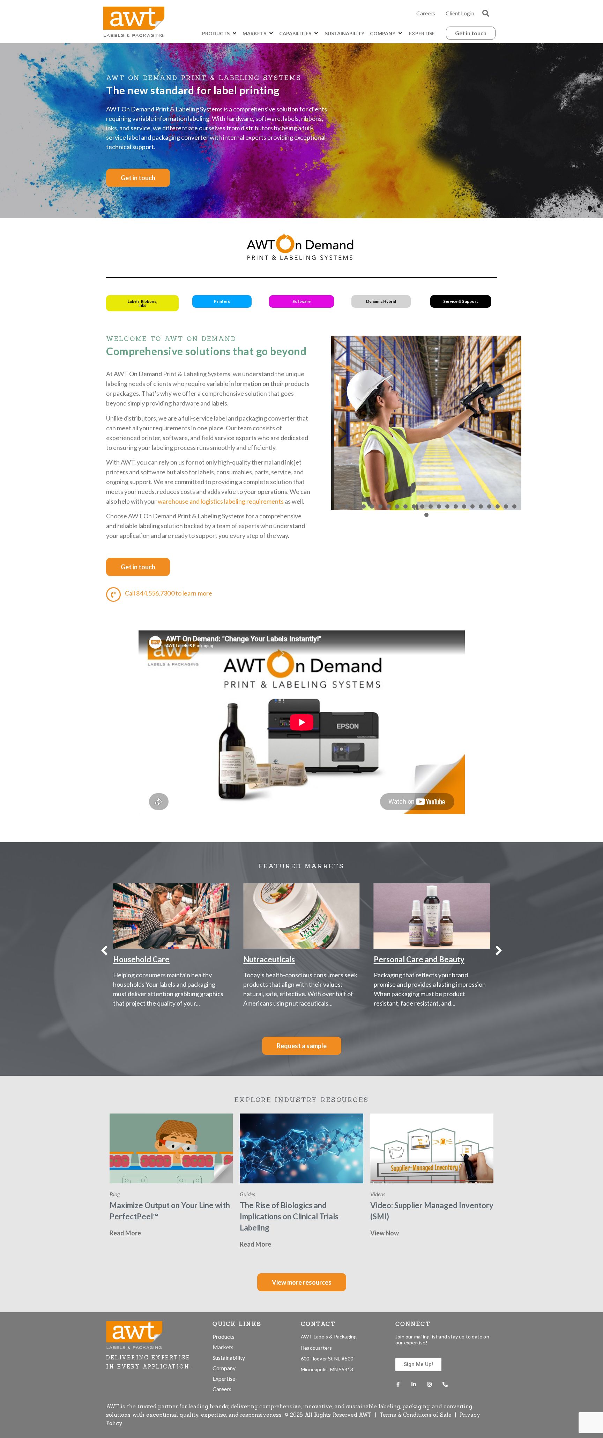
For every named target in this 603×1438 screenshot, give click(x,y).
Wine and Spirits (402, 959)
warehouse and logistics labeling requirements (221, 501)
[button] (485, 13)
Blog (115, 1194)
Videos (377, 1194)
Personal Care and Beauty (288, 959)
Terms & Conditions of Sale (416, 1414)
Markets (223, 1347)
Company (224, 1368)
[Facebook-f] (398, 1384)
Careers (425, 13)
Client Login (460, 13)
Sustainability (229, 1357)
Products (223, 1337)
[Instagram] (429, 1384)
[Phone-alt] (445, 1384)
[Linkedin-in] (413, 1384)
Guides (247, 1194)
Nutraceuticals (139, 959)
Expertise (224, 1378)
